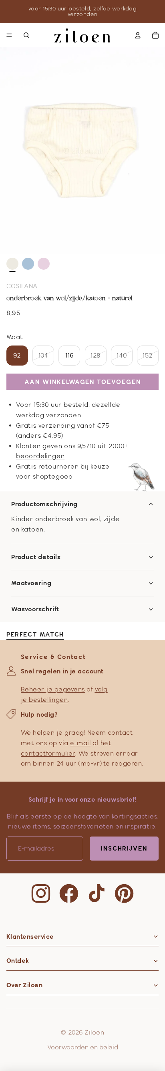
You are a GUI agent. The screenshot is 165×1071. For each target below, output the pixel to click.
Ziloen (94, 1032)
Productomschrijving (44, 504)
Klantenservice (30, 936)
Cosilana (22, 286)
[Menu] (9, 35)
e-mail (80, 743)
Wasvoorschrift (35, 609)
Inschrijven (124, 848)
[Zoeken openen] (26, 35)
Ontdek (17, 960)
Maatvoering (31, 583)
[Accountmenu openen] (138, 35)
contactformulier (48, 753)
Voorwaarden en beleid (82, 1047)
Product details (36, 557)
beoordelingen (40, 456)
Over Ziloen (24, 985)
